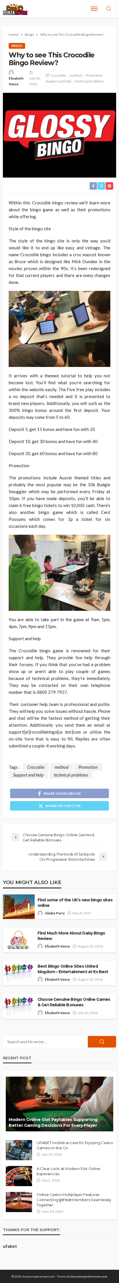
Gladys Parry (55, 913)
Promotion (94, 75)
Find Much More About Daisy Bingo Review (71, 936)
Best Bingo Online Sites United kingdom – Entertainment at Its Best (73, 969)
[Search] (109, 9)
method (76, 75)
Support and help (58, 81)
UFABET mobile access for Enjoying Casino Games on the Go (75, 1145)
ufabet (10, 1246)
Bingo (17, 46)
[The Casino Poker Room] (15, 8)
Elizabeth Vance (16, 81)
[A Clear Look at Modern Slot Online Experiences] (19, 1176)
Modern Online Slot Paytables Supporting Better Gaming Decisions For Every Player (53, 1122)
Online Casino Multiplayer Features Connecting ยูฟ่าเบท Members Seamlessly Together (74, 1199)
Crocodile (58, 75)
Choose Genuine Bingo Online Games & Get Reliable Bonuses (74, 1002)
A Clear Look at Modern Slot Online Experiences (68, 1171)
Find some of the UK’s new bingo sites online (75, 903)
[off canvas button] (94, 8)
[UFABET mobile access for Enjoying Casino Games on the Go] (19, 1150)
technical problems (89, 81)
